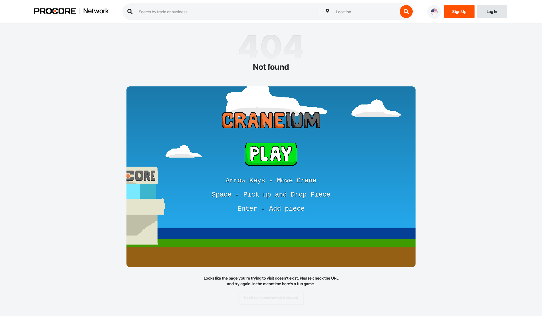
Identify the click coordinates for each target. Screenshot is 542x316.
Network (96, 11)
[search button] (406, 11)
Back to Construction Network (271, 297)
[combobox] (365, 11)
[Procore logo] (55, 11)
